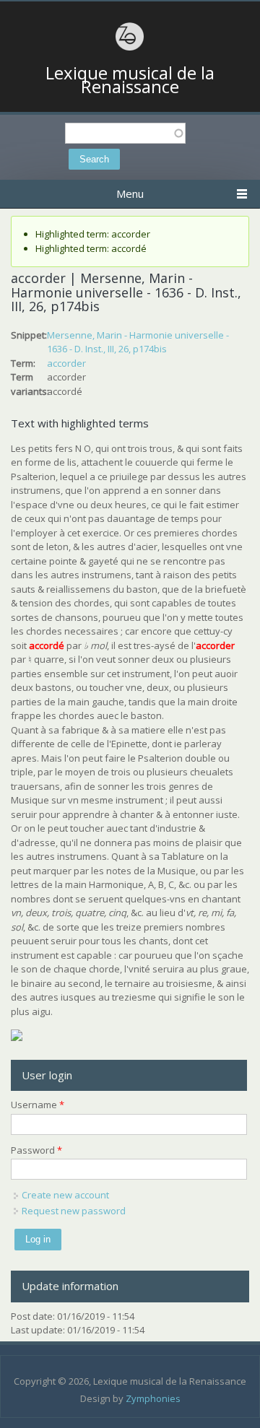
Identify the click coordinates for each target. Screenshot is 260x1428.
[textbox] (125, 133)
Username (37, 1104)
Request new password (74, 1210)
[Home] (130, 48)
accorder (66, 363)
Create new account (65, 1194)
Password (36, 1150)
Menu (130, 193)
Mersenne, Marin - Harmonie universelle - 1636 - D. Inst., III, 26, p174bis (138, 342)
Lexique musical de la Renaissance (130, 80)
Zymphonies (153, 1398)
